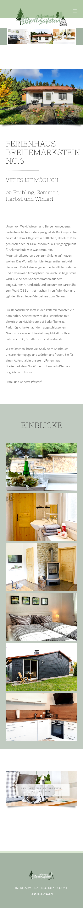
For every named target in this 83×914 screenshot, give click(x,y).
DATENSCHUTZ (44, 888)
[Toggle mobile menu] (75, 11)
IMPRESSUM (23, 888)
